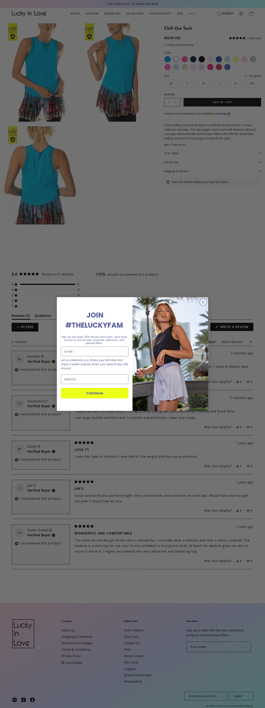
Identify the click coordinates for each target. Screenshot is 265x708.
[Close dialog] (203, 302)
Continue (94, 393)
